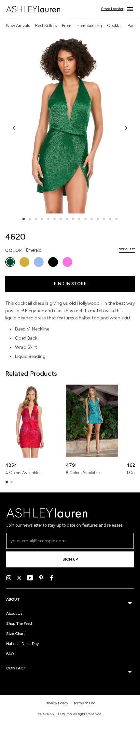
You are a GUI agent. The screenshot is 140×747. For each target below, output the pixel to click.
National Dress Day (22, 643)
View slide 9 (73, 219)
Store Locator (112, 9)
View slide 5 (48, 219)
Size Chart (15, 633)
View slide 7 (61, 219)
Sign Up (70, 559)
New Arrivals (18, 25)
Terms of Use (84, 703)
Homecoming (89, 25)
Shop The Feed (19, 623)
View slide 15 (110, 219)
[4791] (92, 421)
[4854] (31, 421)
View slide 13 (98, 219)
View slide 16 (116, 219)
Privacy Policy (56, 703)
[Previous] (14, 128)
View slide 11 (85, 219)
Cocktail (114, 25)
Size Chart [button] (127, 249)
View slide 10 (79, 219)
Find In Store (70, 283)
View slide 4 (42, 219)
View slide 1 (23, 219)
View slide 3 (36, 219)
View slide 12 (92, 219)
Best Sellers (46, 25)
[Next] (126, 128)
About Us (14, 613)
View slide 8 (67, 219)
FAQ (10, 654)
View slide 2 (30, 219)
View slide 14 (104, 219)
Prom (66, 25)
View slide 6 (54, 219)
